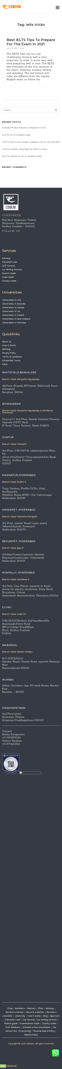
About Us (6, 341)
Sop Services (29, 1019)
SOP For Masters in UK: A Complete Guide (22, 156)
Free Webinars (12, 1027)
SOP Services (8, 265)
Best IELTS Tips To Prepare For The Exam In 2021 (31, 42)
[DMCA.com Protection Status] (8, 1067)
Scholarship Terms (11, 360)
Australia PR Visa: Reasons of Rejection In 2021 (24, 127)
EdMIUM (15, 6)
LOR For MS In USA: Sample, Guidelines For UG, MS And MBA (31, 142)
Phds (40, 1008)
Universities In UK (11, 311)
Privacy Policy (9, 352)
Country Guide (9, 280)
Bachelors (20, 1008)
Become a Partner (15, 1012)
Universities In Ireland (13, 314)
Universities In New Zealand (16, 318)
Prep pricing (25, 1030)
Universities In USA (11, 299)
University (20, 1015)
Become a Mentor (35, 1012)
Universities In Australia (14, 303)
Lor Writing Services (12, 269)
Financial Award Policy (44, 1030)
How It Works (9, 345)
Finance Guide (9, 273)
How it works (34, 1015)
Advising (6, 258)
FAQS (4, 364)
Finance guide (11, 1023)
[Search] (56, 110)
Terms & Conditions (12, 356)
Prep (10, 1008)
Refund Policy (31, 1034)
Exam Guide (8, 276)
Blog (45, 1015)
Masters (31, 1008)
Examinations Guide (30, 1023)
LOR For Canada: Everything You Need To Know (24, 149)
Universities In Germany (14, 322)
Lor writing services (47, 1019)
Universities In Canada (13, 307)
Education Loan (9, 261)
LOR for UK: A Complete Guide (16, 134)
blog (22, 48)
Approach (55, 1015)
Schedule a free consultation (36, 1027)
